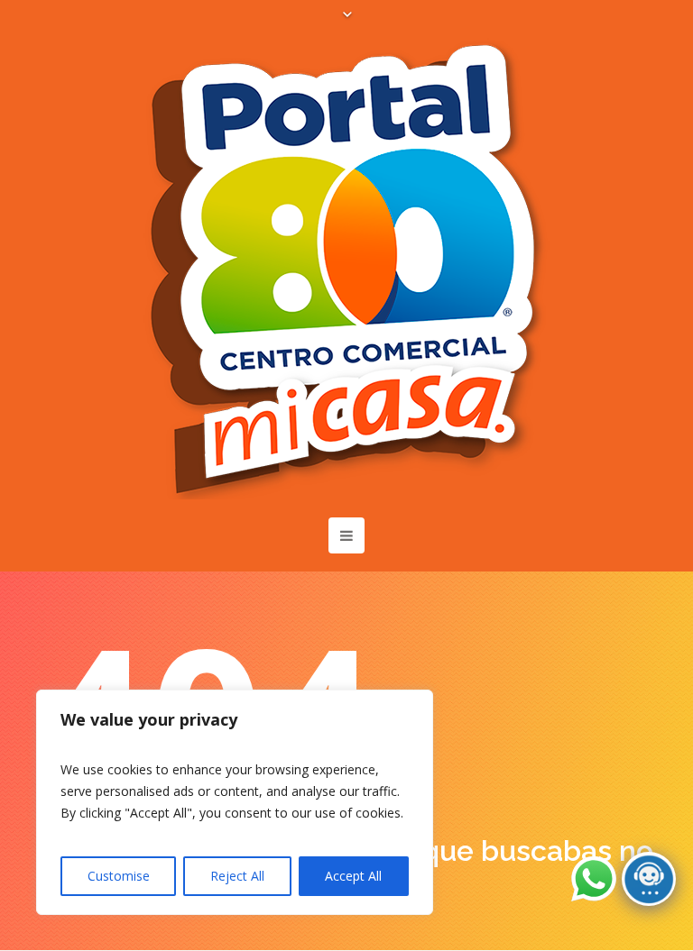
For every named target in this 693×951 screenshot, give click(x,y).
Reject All (237, 875)
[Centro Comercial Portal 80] (347, 268)
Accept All (353, 875)
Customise (119, 875)
